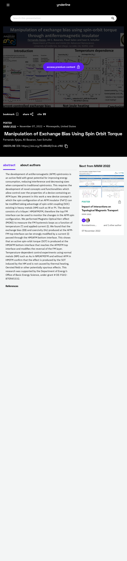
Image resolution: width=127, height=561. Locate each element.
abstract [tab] (9, 165)
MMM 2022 (102, 166)
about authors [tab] (30, 165)
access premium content (61, 66)
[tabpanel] (40, 230)
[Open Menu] (8, 5)
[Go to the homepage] (63, 5)
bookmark (9, 114)
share (26, 114)
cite (39, 114)
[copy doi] (68, 146)
